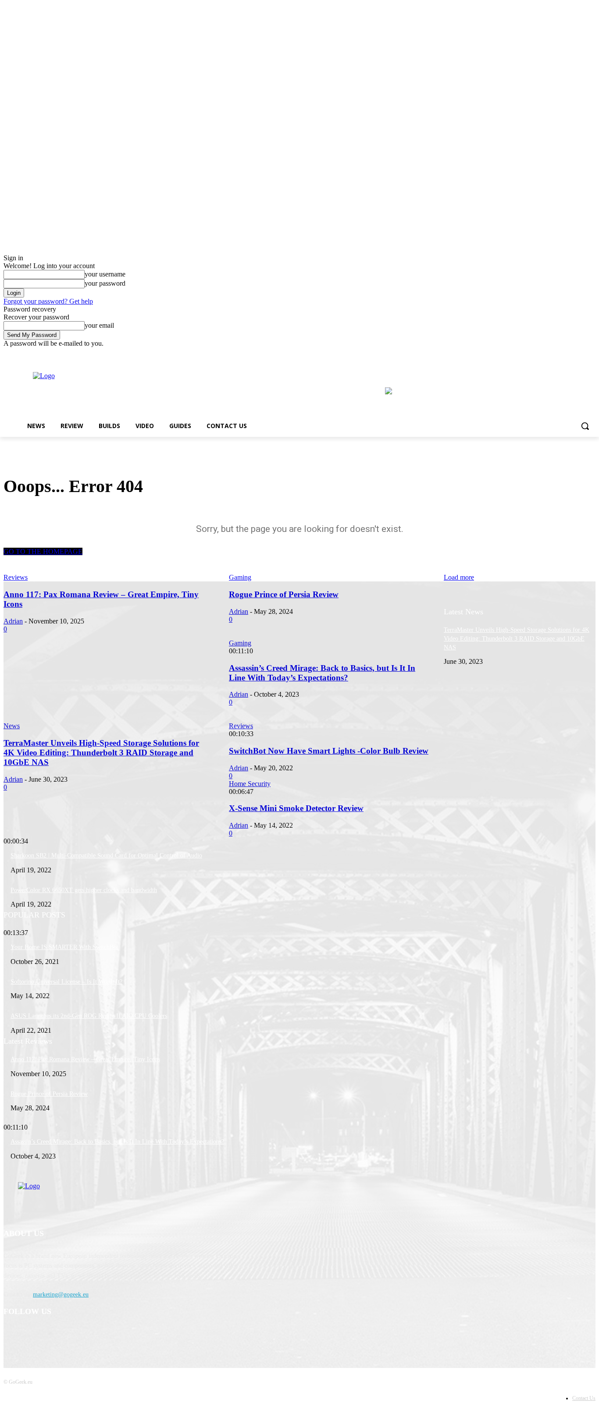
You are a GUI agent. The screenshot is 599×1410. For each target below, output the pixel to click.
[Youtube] (590, 354)
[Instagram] (578, 354)
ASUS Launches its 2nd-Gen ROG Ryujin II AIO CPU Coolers (89, 1016)
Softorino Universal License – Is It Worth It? (66, 981)
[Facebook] (566, 354)
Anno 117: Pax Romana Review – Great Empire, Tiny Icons (85, 1059)
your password (105, 283)
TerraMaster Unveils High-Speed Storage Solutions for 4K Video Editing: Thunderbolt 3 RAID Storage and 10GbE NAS (516, 638)
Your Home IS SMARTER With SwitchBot (64, 947)
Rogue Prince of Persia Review (49, 1094)
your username (105, 274)
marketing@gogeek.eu (61, 1294)
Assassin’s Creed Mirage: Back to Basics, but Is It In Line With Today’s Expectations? (117, 1141)
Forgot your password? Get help (48, 301)
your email (99, 325)
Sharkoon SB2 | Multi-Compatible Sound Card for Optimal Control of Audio (106, 855)
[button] (584, 425)
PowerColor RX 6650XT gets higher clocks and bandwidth (84, 890)
